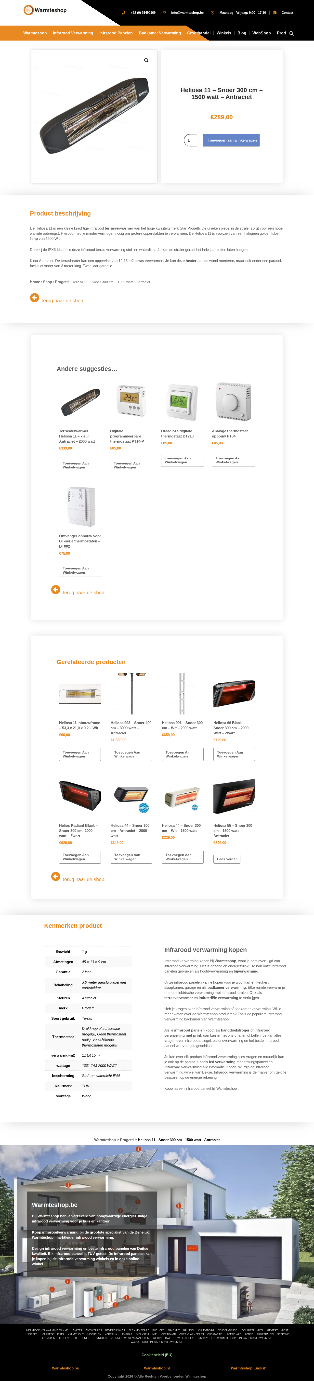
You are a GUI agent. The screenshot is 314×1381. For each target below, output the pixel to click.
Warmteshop (35, 33)
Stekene (283, 1334)
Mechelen (94, 1334)
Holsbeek (47, 1334)
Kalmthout (76, 1334)
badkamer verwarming (227, 987)
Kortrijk (111, 1334)
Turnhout (100, 1338)
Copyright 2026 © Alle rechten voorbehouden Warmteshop (157, 1376)
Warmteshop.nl (157, 1368)
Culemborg (206, 1330)
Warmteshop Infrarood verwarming (157, 1342)
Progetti (62, 282)
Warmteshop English (248, 1368)
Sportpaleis (265, 1334)
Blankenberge (139, 1330)
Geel (260, 1330)
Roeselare (234, 1334)
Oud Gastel (215, 1334)
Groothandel (198, 33)
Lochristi (247, 1330)
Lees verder (227, 859)
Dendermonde (227, 1330)
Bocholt (158, 1330)
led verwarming (222, 1062)
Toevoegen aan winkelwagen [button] (76, 465)
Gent (284, 1330)
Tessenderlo (68, 1338)
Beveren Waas (115, 1330)
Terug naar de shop (62, 300)
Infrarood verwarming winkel (47, 1330)
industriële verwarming (218, 998)
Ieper (60, 1334)
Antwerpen (94, 1330)
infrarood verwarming (73, 33)
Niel (155, 1334)
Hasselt (31, 1334)
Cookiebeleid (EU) (157, 1355)
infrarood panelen (189, 1030)
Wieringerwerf (163, 1338)
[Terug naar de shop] (34, 297)
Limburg (126, 1334)
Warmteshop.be (65, 1368)
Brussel (189, 1330)
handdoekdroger (235, 1030)
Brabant (174, 1330)
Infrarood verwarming (255, 1338)
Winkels (224, 33)
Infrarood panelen (116, 33)
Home (35, 282)
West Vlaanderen (136, 1338)
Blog (241, 33)
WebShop (261, 33)
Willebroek (185, 1338)
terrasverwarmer (119, 228)
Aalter (77, 1330)
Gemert (272, 1330)
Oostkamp (168, 1334)
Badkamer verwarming (160, 33)
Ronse (249, 1334)
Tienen (85, 1338)
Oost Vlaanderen (191, 1334)
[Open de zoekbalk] (291, 33)
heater (191, 261)
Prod (281, 33)
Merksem (142, 1334)
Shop (47, 282)
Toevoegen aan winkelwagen (232, 140)
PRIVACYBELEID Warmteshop (216, 1338)
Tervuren (48, 1338)
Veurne (116, 1338)
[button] (146, 60)
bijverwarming (246, 971)
